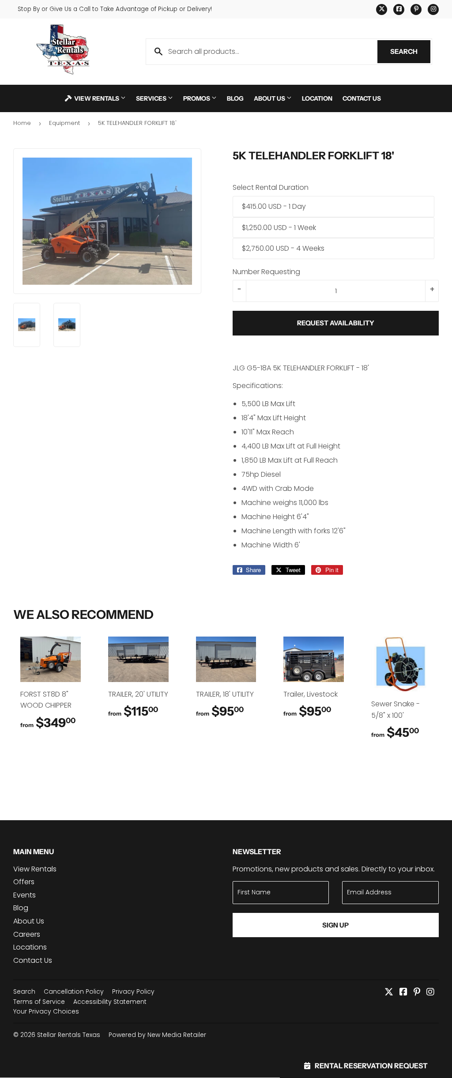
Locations (30, 947)
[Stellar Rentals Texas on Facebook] (403, 993)
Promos (197, 98)
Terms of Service (39, 1001)
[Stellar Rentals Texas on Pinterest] (417, 993)
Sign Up (335, 925)
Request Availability (335, 323)
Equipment (64, 123)
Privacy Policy (133, 991)
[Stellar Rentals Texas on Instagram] (430, 993)
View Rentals (97, 98)
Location (317, 98)
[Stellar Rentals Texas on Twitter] (388, 993)
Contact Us (362, 98)
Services (152, 98)
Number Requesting (266, 272)
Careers (26, 934)
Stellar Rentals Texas (68, 1034)
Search (410, 51)
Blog (235, 98)
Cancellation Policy (74, 991)
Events (24, 895)
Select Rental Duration (271, 187)
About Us (270, 98)
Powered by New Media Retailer (157, 1034)
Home (22, 123)
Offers (23, 882)
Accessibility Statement (110, 1001)
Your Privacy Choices (46, 1011)
